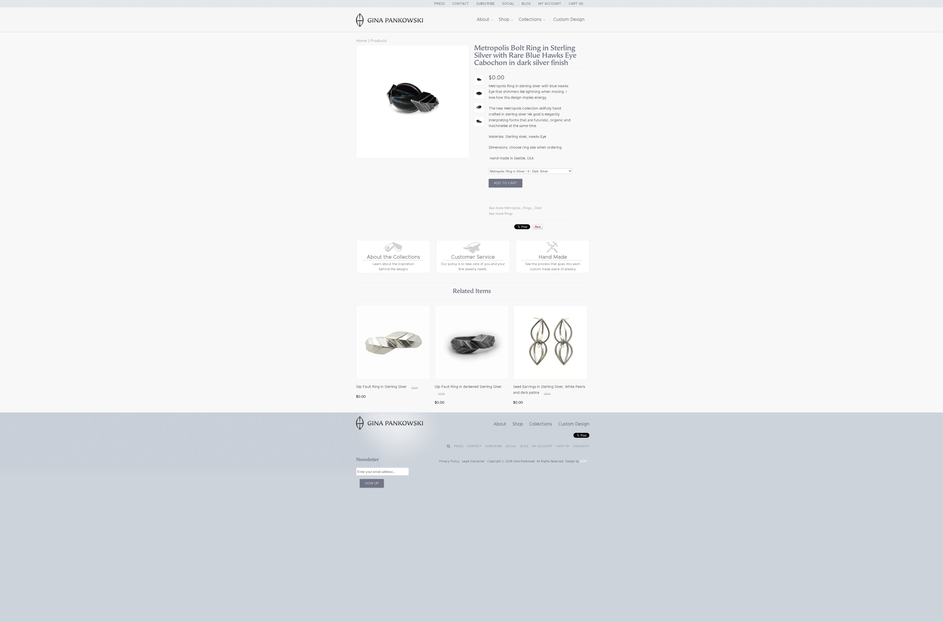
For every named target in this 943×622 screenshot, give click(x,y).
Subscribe (485, 3)
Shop (505, 19)
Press (439, 3)
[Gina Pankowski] (395, 21)
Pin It (538, 226)
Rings (527, 208)
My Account (549, 3)
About (484, 19)
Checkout (581, 446)
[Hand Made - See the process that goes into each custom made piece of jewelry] (552, 272)
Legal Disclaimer (473, 461)
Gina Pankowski (524, 461)
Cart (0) (576, 3)
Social (508, 3)
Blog (526, 3)
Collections (531, 19)
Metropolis (512, 208)
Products (378, 40)
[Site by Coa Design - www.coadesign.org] (583, 461)
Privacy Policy (449, 461)
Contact (460, 3)
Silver (538, 208)
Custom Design (568, 19)
